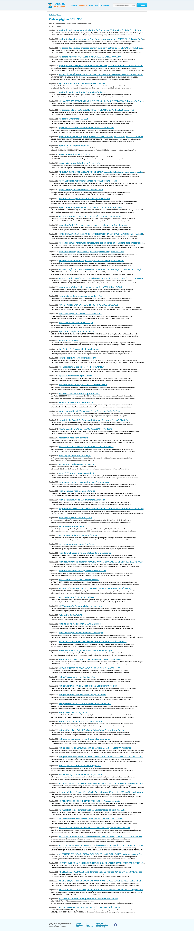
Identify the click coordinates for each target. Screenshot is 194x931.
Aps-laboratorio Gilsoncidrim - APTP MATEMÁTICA (81, 367)
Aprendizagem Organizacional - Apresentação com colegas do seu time (91, 251)
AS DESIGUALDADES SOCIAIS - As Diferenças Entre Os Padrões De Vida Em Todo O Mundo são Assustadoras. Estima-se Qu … (114, 872)
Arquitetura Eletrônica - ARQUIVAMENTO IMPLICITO (82, 570)
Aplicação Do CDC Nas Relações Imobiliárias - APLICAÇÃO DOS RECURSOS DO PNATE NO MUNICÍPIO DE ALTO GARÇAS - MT (113, 65)
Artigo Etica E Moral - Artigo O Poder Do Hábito (80, 721)
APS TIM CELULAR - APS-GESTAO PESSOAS (77, 358)
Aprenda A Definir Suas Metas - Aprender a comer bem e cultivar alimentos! (93, 225)
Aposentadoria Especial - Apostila (74, 145)
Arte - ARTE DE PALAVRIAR (70, 615)
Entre (91, 5)
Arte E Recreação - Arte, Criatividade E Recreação (81, 632)
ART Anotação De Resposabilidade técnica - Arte (80, 606)
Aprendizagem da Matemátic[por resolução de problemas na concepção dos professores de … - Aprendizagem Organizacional (116, 243)
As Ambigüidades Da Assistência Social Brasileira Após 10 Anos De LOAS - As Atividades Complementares (106, 792)
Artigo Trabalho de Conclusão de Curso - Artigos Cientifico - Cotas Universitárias (95, 748)
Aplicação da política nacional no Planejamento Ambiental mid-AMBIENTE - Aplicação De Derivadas (104, 39)
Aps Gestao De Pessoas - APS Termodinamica (79, 349)
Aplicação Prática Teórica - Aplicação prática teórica (82, 83)
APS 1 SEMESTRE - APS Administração (76, 322)
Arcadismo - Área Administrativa (73, 437)
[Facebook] (115, 926)
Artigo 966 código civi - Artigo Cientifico (77, 677)
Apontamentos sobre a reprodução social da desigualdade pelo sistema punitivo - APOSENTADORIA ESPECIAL (109, 136)
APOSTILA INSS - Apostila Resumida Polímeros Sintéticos (84, 198)
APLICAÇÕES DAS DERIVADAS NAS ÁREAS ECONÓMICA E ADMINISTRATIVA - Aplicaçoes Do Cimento (102, 101)
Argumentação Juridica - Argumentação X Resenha (82, 499)
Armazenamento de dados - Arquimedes (77, 544)
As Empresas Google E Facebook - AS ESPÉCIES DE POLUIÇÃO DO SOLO (90, 907)
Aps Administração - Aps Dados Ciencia (76, 331)
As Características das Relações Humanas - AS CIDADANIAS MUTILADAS (91, 818)
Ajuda (87, 925)
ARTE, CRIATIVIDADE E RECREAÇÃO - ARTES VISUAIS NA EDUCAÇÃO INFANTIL (92, 641)
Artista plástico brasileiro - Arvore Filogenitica (80, 765)
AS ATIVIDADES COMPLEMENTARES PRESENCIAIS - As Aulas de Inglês (89, 801)
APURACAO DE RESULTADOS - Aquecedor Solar (79, 393)
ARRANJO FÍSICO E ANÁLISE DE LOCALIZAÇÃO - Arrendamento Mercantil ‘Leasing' (95, 588)
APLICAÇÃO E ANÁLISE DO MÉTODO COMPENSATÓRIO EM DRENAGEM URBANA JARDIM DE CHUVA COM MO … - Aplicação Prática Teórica (119, 74)
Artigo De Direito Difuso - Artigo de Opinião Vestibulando (85, 703)
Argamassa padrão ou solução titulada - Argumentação (84, 482)
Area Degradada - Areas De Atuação (75, 455)
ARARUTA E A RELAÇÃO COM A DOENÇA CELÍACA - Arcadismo (85, 429)
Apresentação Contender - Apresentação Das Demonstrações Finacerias (91, 260)
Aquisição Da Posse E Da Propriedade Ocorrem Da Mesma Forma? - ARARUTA (93, 420)
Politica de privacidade (102, 925)
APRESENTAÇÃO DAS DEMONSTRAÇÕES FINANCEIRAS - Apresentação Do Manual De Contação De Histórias (106, 269)
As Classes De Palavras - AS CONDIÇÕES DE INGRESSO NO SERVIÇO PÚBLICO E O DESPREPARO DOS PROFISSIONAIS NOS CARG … (115, 836)
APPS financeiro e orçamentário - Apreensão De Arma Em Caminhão (90, 216)
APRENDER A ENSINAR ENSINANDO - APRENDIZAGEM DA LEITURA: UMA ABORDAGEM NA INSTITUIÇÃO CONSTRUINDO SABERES (115, 234)
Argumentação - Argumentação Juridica (77, 491)
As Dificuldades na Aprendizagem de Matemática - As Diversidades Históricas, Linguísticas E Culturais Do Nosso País (112, 889)
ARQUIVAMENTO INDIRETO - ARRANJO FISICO (79, 579)
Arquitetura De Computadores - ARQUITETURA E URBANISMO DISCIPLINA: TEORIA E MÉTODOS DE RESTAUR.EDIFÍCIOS (111, 561)
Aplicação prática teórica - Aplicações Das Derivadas (82, 92)
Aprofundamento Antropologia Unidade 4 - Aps (80, 296)
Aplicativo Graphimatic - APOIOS (73, 118)
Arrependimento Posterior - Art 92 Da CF (77, 597)
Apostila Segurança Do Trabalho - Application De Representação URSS (90, 207)
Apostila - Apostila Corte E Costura (74, 154)
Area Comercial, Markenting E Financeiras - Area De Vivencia (86, 446)
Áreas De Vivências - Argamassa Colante (77, 473)
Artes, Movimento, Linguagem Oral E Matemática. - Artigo (85, 650)
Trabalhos (73, 5)
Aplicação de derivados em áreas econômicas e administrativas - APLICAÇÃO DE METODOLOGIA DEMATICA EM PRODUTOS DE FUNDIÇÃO (120, 48)
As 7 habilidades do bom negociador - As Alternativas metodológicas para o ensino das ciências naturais (106, 783)
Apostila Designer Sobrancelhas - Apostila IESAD (81, 189)
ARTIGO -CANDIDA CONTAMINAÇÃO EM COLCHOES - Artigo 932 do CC (89, 668)
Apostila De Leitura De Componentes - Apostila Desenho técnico (88, 181)
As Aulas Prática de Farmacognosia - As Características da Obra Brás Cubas (92, 810)
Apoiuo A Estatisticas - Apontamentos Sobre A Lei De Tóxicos (86, 127)
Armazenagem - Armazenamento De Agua (78, 535)
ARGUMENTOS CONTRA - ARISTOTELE (75, 517)
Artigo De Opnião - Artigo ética (73, 712)
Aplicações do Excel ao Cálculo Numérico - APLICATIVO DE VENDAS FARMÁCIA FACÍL (96, 110)
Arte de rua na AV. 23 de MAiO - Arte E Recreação (80, 624)
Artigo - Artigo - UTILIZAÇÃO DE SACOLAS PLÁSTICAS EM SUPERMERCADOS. (92, 659)
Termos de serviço (100, 927)
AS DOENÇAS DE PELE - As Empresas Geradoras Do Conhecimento (88, 898)
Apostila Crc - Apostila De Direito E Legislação (79, 163)
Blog (96, 5)
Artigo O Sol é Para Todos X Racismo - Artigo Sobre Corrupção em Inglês (91, 730)
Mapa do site (99, 923)
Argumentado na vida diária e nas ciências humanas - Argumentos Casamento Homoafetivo (101, 508)
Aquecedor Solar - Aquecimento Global (76, 402)
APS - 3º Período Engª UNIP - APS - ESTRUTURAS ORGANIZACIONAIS (88, 305)
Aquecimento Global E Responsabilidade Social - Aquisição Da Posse (90, 411)
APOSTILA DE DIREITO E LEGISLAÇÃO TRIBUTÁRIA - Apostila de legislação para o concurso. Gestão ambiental (107, 172)
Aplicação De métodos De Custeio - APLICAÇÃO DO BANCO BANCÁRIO (90, 56)
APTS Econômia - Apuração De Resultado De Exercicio (83, 384)
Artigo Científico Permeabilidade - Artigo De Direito (82, 694)
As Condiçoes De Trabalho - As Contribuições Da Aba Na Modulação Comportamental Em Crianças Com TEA (107, 845)
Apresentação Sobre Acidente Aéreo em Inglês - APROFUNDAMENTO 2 (90, 287)
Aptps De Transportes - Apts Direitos (75, 375)
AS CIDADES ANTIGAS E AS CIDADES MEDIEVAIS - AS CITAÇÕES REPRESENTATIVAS (94, 827)
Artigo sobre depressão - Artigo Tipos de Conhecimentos (84, 739)
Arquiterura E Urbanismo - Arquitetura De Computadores (85, 553)
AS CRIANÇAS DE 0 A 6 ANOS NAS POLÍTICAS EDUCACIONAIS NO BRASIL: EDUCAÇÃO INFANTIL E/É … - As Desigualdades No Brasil (116, 863)
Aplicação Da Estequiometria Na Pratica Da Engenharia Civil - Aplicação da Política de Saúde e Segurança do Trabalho (112, 30)
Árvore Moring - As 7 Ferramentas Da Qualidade (80, 774)
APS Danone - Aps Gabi (69, 340)
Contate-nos (104, 5)
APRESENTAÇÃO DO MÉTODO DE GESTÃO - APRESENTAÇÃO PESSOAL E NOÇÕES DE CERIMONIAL (101, 278)
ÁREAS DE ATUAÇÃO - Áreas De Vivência (76, 464)
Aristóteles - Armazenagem (71, 526)
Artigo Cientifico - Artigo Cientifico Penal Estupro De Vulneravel (88, 686)
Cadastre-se (83, 5)
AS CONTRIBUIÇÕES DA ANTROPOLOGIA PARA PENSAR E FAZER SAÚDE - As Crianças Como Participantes (105, 854)
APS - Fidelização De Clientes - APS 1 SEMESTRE (80, 313)
